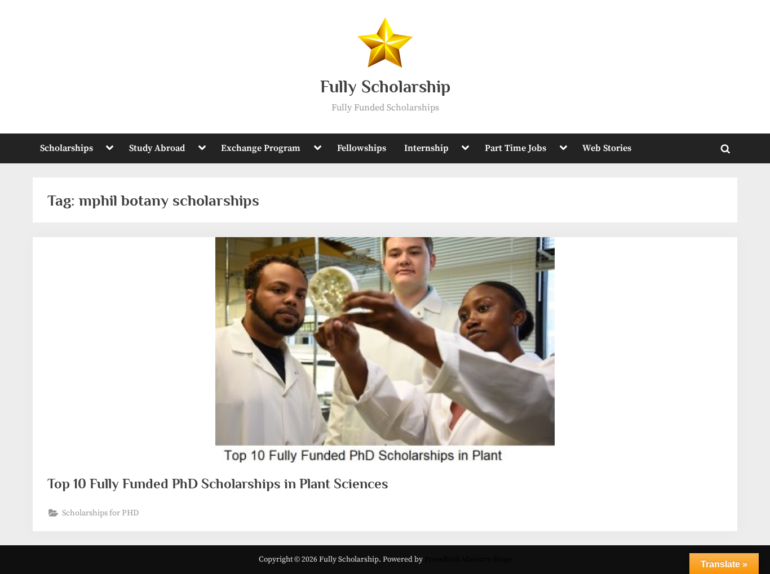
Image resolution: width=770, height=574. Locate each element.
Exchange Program (260, 148)
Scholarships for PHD (100, 513)
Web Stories (606, 148)
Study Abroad (157, 148)
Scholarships (66, 148)
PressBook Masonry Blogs (468, 559)
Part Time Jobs (515, 148)
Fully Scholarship (385, 86)
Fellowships (361, 148)
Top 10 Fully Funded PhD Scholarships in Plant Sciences (217, 483)
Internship (426, 148)
